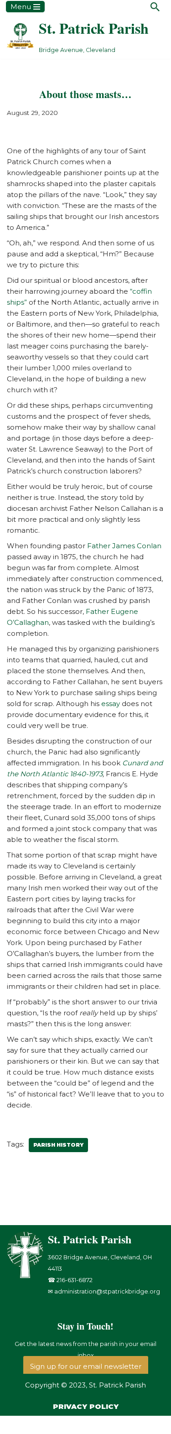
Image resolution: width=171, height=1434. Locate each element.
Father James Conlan (124, 545)
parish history (58, 1145)
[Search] (155, 6)
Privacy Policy (86, 1406)
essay (111, 703)
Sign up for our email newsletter (85, 1366)
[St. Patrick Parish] (27, 1276)
